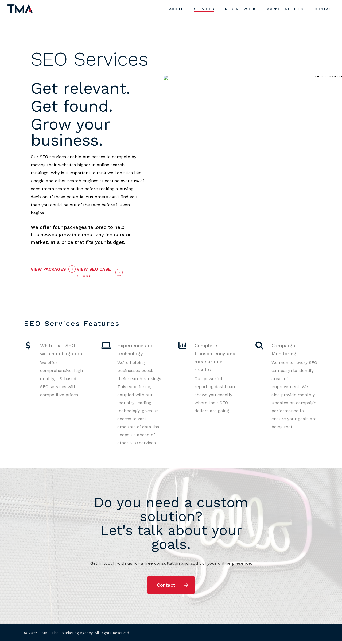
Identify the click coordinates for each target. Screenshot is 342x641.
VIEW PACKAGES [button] (48, 269)
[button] (171, 585)
